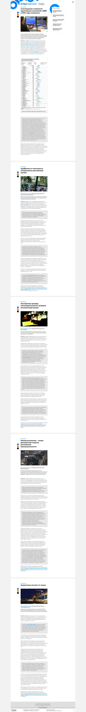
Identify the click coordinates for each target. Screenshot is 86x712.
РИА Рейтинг (31, 133)
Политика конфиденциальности (43, 707)
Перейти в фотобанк (30, 32)
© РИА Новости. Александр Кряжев (24, 604)
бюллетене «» (33, 425)
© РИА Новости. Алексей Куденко (24, 32)
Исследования (23, 166)
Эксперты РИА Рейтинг (25, 205)
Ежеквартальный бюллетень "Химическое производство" (32, 194)
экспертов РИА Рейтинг (35, 52)
